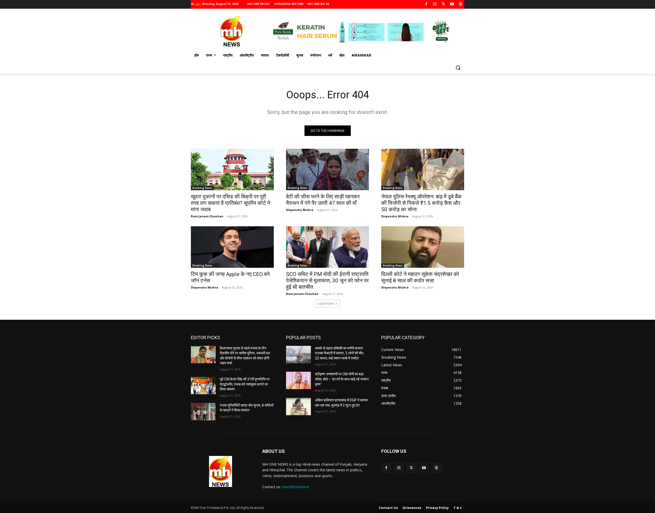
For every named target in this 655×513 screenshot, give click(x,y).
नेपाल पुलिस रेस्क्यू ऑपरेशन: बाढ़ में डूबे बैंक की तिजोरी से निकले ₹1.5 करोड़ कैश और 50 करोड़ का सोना (421, 203)
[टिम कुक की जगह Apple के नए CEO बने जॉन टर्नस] (232, 247)
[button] (458, 67)
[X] (443, 4)
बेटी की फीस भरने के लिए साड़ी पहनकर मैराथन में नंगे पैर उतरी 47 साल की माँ (323, 200)
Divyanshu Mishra (299, 210)
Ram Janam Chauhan (207, 216)
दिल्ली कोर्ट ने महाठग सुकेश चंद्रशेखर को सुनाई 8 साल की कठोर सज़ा (420, 277)
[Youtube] (452, 4)
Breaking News (202, 188)
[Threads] (460, 4)
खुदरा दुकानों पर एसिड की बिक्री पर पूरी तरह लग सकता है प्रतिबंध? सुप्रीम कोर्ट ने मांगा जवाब (230, 203)
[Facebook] (426, 4)
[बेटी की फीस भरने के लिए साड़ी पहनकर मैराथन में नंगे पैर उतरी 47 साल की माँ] (327, 169)
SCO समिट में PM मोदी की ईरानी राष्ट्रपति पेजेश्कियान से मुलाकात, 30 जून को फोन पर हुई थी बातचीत (327, 280)
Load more (326, 303)
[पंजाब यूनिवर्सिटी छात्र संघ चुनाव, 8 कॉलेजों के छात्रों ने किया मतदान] (203, 411)
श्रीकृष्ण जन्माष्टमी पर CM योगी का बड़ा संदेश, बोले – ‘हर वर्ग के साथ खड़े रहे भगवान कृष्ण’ (342, 379)
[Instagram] (435, 4)
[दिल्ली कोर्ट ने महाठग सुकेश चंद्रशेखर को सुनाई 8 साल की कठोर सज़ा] (422, 247)
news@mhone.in (295, 486)
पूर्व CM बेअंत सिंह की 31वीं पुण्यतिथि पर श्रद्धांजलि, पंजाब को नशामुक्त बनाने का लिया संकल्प (245, 384)
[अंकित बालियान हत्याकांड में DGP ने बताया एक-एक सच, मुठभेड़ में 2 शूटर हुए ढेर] (298, 406)
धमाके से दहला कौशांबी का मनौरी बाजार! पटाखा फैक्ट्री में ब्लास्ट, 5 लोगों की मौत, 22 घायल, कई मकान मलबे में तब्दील (339, 353)
